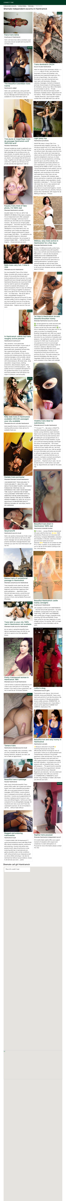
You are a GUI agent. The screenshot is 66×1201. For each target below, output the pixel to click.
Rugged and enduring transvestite (13, 834)
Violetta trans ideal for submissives (43, 422)
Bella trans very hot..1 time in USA (16, 266)
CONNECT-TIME (8, 2)
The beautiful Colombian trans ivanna (17, 85)
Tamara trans (10, 745)
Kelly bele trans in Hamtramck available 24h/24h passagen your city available (17, 419)
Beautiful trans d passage (15, 779)
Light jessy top (40, 138)
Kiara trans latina (11, 35)
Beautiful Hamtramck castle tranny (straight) (46, 601)
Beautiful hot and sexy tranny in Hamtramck (47, 740)
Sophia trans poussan (43, 835)
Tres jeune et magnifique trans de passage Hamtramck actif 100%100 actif (17, 141)
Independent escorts (10, 6)
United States (22, 6)
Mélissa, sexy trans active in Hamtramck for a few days (46, 242)
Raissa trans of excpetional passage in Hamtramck (16, 579)
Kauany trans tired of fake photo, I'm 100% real (15, 207)
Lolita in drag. (40, 688)
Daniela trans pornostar (14, 477)
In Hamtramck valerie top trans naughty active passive (17, 337)
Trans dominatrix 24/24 (44, 64)
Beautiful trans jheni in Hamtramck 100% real (43, 525)
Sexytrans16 (9, 531)
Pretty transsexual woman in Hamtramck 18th (16, 678)
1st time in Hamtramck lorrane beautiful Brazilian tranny (47, 317)
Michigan (31, 6)
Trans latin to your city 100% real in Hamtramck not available (17, 623)
